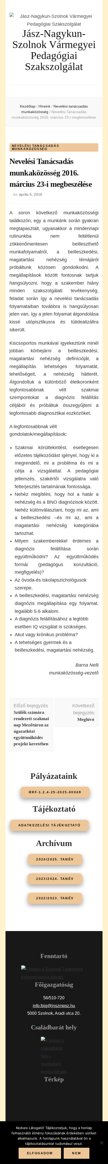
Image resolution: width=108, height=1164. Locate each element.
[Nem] (101, 1142)
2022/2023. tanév (55, 898)
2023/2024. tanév (55, 879)
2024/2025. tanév (55, 859)
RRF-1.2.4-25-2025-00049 (55, 792)
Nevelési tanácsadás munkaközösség (35, 147)
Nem (76, 1153)
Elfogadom (40, 1153)
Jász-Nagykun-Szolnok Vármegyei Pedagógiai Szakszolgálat (54, 50)
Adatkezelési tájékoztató (49, 825)
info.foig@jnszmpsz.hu (54, 1005)
